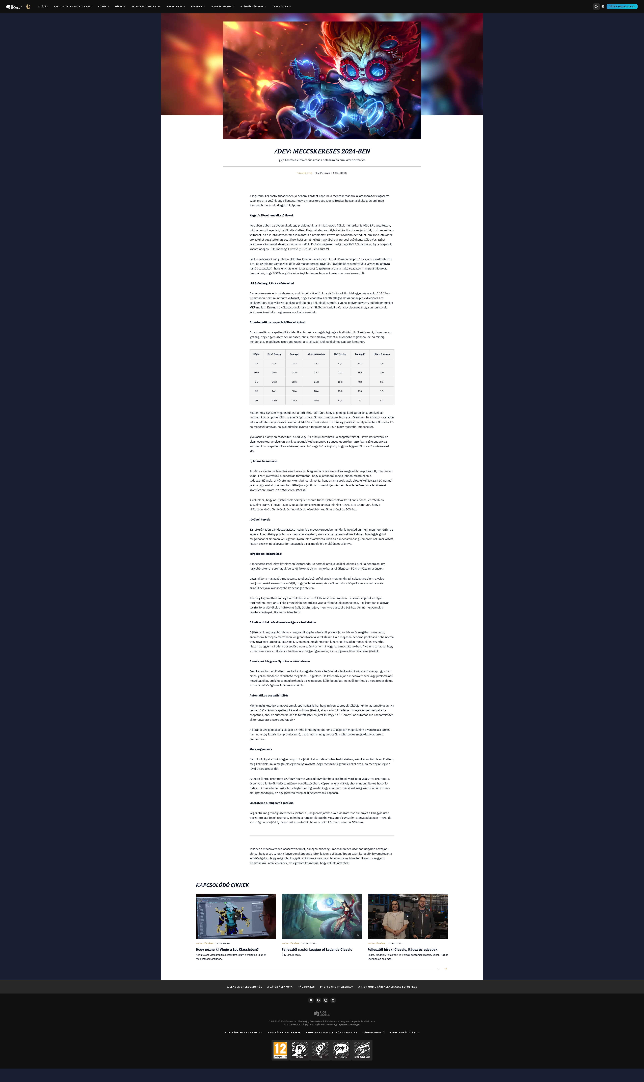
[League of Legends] (29, 6)
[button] (304, 173)
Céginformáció (374, 1032)
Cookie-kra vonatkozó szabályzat (331, 1032)
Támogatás (306, 986)
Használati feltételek (284, 1032)
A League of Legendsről (244, 986)
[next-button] (445, 969)
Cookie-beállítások (404, 1032)
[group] (322, 927)
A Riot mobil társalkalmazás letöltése (387, 986)
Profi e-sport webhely (336, 986)
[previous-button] (438, 969)
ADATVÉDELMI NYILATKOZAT (243, 1032)
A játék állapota (280, 986)
